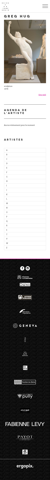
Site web (42, 95)
